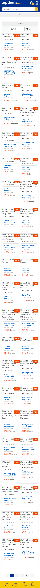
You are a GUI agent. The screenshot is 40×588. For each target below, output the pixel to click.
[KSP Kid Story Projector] (29, 36)
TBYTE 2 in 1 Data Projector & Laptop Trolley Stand (9, 221)
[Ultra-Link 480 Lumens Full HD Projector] (11, 464)
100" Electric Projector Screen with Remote (27, 497)
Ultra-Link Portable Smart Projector (28, 348)
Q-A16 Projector (7, 189)
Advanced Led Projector (28, 143)
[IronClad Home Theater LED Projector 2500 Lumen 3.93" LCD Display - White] (11, 314)
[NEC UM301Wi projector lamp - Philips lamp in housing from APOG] (11, 61)
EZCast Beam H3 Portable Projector (27, 67)
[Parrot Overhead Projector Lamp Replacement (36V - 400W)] (11, 286)
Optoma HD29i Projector (9, 449)
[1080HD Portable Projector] (11, 389)
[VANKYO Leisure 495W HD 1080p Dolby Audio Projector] (11, 237)
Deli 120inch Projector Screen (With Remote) (27, 398)
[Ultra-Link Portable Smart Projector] (29, 339)
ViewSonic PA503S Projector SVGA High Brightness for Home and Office (28, 527)
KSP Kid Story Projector (27, 44)
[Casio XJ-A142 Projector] (11, 86)
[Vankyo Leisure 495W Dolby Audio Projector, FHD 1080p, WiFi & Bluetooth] (29, 415)
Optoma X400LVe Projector (26, 270)
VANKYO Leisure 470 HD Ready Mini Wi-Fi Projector (28, 552)
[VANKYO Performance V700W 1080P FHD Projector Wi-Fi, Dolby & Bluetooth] (11, 415)
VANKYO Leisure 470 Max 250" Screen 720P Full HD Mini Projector (27, 120)
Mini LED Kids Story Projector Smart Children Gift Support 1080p (28, 373)
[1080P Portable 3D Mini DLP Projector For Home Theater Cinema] (11, 489)
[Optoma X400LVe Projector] (29, 261)
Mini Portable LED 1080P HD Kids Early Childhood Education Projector (9, 554)
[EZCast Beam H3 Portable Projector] (29, 59)
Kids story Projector (7, 166)
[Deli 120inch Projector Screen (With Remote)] (29, 389)
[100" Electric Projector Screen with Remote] (29, 488)
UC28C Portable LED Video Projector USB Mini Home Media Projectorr (10, 375)
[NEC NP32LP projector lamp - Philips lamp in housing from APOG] (29, 185)
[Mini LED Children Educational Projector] (11, 339)
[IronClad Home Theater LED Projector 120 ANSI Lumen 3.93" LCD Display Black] (29, 314)
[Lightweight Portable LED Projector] (11, 36)
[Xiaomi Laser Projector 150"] (29, 86)
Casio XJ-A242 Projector (9, 118)
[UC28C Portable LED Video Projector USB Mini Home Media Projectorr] (11, 364)
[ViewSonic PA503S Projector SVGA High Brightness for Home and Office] (29, 516)
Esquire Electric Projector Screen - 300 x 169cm (28, 246)
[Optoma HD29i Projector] (11, 440)
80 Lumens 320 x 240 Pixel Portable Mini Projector (10, 145)
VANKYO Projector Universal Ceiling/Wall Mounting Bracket (27, 221)
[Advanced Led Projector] (29, 135)
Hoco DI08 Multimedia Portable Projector (26, 295)
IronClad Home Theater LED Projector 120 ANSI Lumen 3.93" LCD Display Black (28, 324)
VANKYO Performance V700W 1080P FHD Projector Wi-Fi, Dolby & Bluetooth (9, 426)
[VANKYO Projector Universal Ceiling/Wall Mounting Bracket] (29, 211)
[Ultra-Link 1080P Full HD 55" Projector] (29, 463)
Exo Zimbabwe (9, 39)
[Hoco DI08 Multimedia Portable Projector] (29, 285)
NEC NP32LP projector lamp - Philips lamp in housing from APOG (28, 196)
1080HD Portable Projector (7, 398)
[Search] (36, 9)
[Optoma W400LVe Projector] (29, 160)
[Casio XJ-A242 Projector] (11, 109)
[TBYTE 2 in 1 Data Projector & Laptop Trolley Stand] (11, 211)
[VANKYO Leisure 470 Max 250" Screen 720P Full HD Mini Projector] (29, 110)
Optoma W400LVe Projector (26, 168)
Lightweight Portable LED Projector (9, 44)
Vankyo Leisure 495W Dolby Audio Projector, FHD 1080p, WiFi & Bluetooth (28, 426)
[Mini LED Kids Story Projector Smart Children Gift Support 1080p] (29, 363)
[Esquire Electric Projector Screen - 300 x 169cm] (29, 237)
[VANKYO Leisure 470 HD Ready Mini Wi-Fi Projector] (29, 542)
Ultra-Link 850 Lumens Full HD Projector (28, 449)
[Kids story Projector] (9, 159)
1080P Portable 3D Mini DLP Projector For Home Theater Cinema (10, 499)
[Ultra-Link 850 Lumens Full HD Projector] (29, 440)
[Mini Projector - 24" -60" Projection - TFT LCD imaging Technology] (11, 516)
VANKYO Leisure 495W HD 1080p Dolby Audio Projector (9, 246)
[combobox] (17, 29)
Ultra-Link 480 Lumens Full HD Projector (10, 474)
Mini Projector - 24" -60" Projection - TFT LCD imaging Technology (10, 527)
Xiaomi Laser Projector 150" (27, 95)
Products (9, 15)
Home (3, 15)
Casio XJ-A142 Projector (9, 95)
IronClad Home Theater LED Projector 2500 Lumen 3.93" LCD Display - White (9, 324)
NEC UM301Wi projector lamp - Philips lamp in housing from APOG (10, 72)
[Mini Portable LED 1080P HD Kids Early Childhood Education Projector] (11, 543)
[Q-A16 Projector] (8, 182)
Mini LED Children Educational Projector (8, 348)
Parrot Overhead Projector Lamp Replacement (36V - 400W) (10, 297)
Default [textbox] (13, 29)
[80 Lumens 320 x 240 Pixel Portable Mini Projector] (11, 136)
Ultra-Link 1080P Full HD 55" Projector (27, 472)
